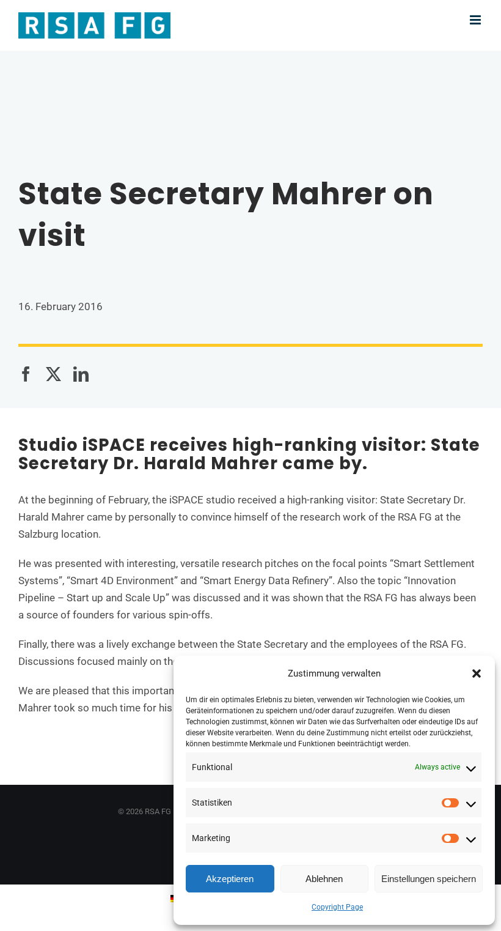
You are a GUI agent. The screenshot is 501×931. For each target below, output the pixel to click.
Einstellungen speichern (428, 879)
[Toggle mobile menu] (476, 19)
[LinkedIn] (81, 374)
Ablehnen (324, 879)
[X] (53, 374)
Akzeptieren (230, 879)
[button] (476, 673)
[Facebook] (26, 374)
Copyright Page (337, 907)
